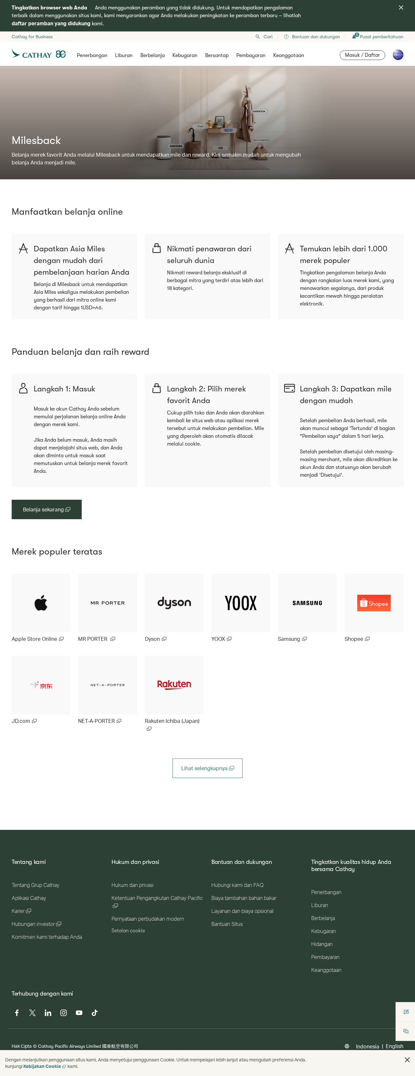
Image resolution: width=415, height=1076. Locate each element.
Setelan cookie (128, 931)
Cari (268, 36)
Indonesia (367, 1046)
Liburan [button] (124, 55)
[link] (41, 608)
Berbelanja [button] (152, 55)
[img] (401, 7)
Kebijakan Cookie (42, 1066)
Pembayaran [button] (251, 55)
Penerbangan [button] (92, 55)
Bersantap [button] (217, 55)
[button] (407, 1059)
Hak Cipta (22, 1046)
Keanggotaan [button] (288, 55)
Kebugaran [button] (184, 55)
